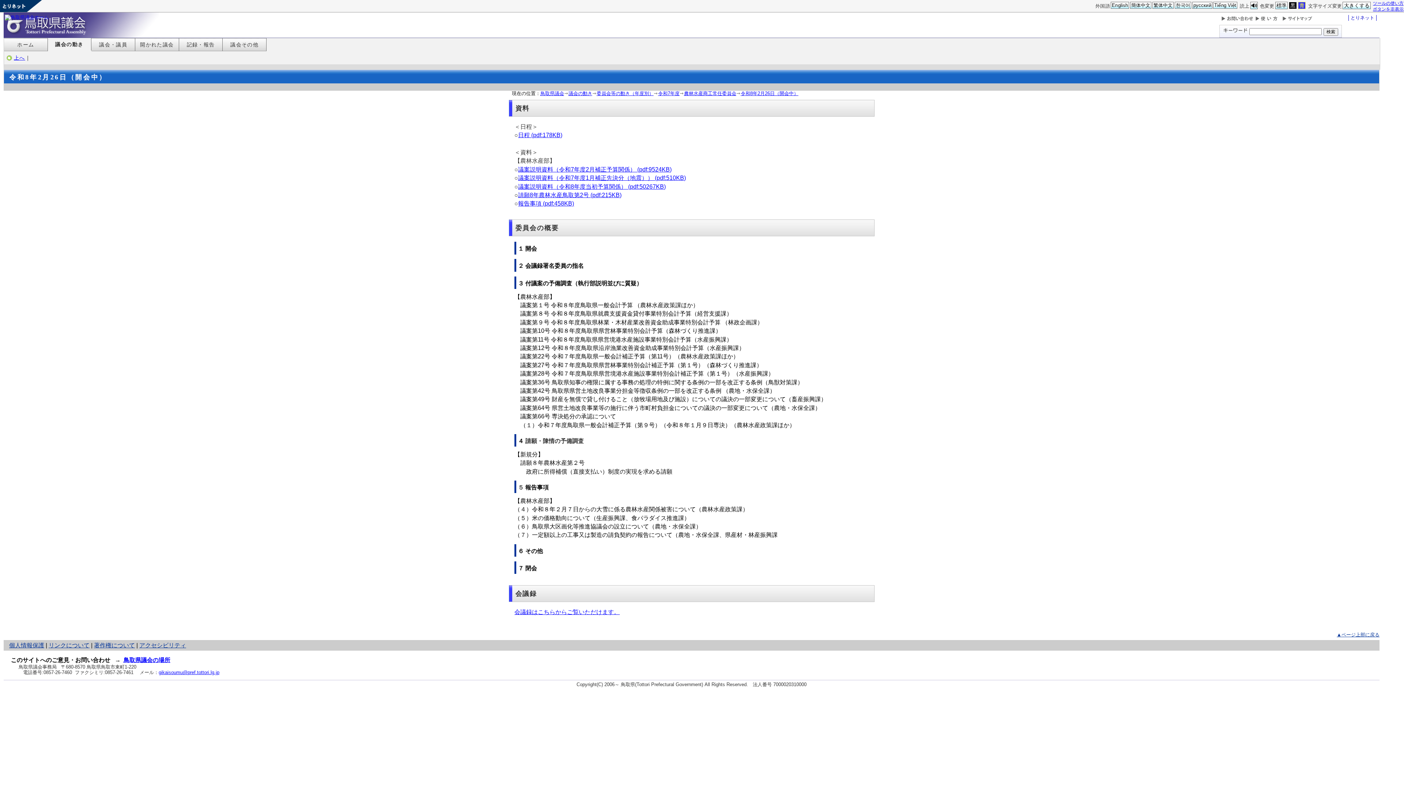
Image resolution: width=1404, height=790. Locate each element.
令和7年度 (669, 93)
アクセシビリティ (162, 645)
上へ (19, 58)
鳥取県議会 (552, 93)
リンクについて (69, 645)
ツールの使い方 (1388, 3)
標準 (1281, 5)
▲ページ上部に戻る (1358, 634)
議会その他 (244, 45)
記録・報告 (201, 45)
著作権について (114, 645)
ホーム (25, 45)
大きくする (1357, 5)
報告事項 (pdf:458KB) (546, 203)
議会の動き (69, 44)
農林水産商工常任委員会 (710, 93)
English (1120, 5)
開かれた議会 (157, 45)
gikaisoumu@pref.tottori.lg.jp (189, 672)
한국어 (1183, 5)
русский (1202, 5)
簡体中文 (1141, 5)
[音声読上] (1254, 5)
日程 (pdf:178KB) (540, 135)
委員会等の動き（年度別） (625, 93)
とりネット (1362, 17)
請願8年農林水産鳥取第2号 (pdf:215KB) (570, 195)
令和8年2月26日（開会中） (770, 93)
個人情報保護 (26, 645)
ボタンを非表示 (1388, 9)
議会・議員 (113, 45)
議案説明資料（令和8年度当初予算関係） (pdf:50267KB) (592, 187)
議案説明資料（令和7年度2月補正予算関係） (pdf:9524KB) (595, 169)
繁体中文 (1163, 5)
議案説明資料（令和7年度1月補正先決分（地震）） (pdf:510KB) (602, 178)
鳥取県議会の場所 (147, 660)
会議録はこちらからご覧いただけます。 (567, 612)
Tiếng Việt (1225, 5)
